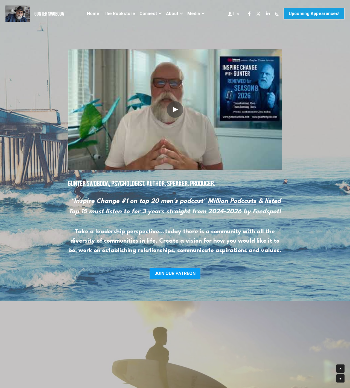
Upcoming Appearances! (314, 13)
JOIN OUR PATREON (175, 273)
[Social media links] (249, 14)
